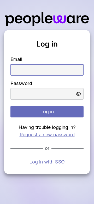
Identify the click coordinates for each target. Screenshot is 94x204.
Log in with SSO (47, 162)
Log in (47, 111)
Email (16, 59)
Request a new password (47, 134)
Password (21, 83)
